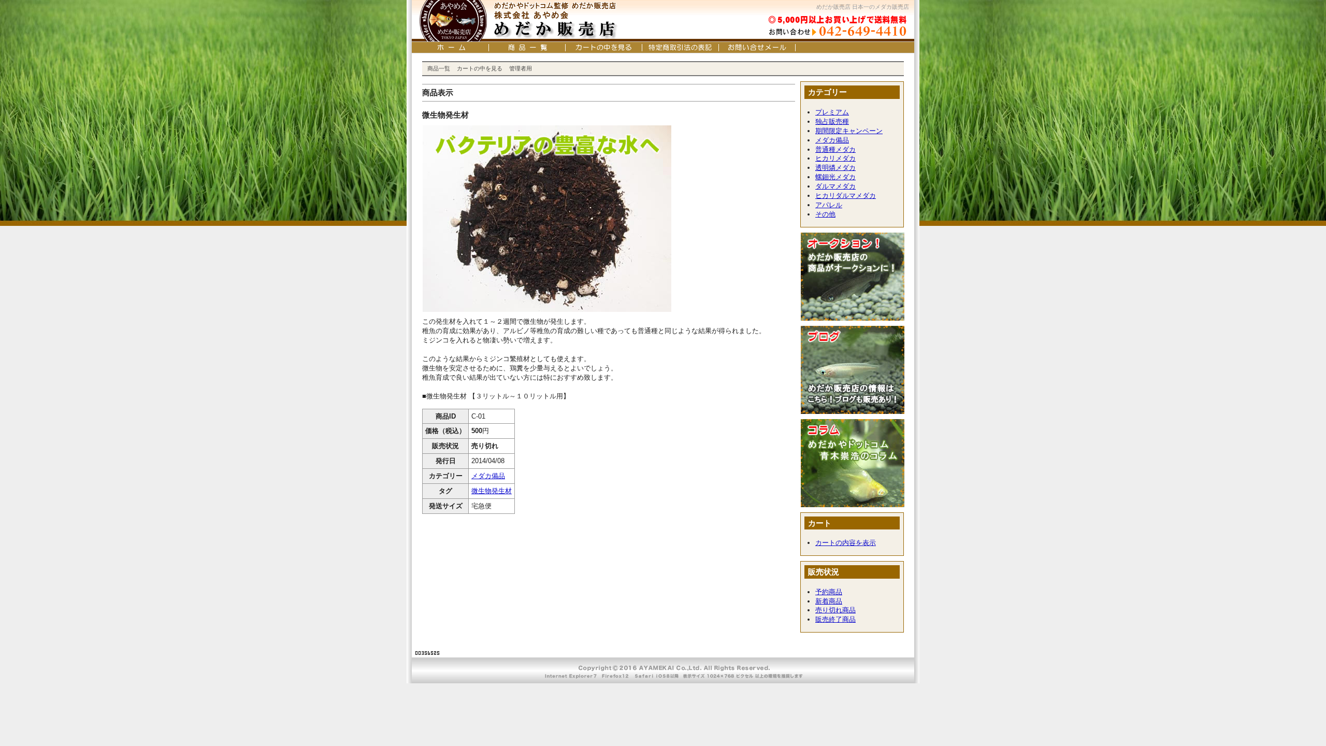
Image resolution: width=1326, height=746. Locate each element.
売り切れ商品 (835, 610)
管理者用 (520, 68)
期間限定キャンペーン (849, 131)
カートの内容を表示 (845, 543)
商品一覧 (438, 68)
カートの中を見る (479, 68)
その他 (825, 214)
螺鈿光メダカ (835, 177)
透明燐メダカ (835, 167)
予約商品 (828, 592)
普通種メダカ (835, 149)
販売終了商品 (835, 619)
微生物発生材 (491, 491)
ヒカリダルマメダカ (845, 195)
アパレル (828, 205)
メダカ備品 (488, 476)
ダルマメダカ (835, 186)
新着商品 (828, 601)
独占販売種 (832, 121)
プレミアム (832, 112)
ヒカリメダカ (835, 158)
